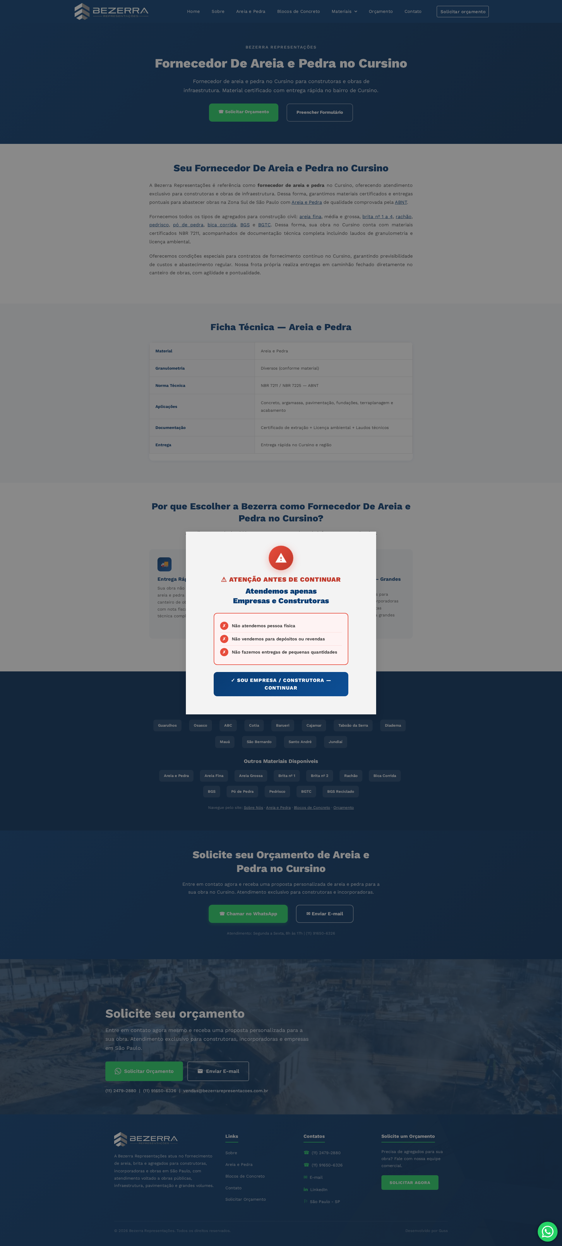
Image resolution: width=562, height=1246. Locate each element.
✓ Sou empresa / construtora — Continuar (281, 684)
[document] (281, 623)
